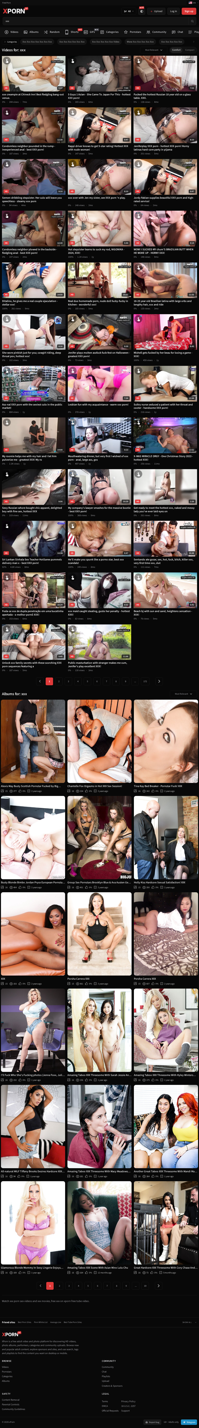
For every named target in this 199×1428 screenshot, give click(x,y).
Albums (6, 1381)
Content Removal (10, 1400)
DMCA (105, 1406)
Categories (12, 41)
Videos (5, 1367)
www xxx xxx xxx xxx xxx (140, 41)
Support (125, 1410)
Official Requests (110, 1410)
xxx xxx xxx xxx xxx (171, 41)
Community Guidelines (13, 1409)
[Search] (192, 21)
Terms (105, 1401)
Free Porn (6, 3)
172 (145, 681)
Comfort (176, 50)
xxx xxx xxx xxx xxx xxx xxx (37, 41)
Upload (105, 1381)
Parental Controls (10, 1404)
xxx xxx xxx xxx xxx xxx (72, 41)
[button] (194, 41)
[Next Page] (159, 681)
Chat (104, 1371)
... (135, 681)
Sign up (189, 11)
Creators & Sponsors (112, 1386)
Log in (173, 11)
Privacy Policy (128, 1401)
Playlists (106, 1376)
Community (108, 1367)
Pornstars (6, 1371)
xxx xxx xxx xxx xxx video (105, 41)
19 (145, 1286)
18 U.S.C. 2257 (128, 1406)
